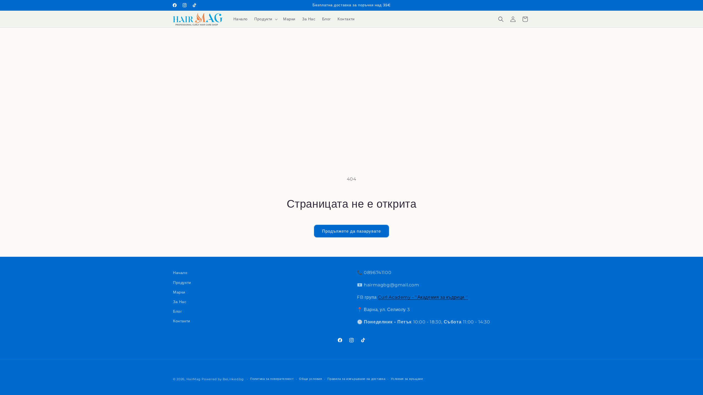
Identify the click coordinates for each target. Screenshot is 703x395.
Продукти (182, 282)
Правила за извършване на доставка (356, 379)
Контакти (181, 320)
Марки (179, 292)
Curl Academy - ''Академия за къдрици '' (423, 297)
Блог (177, 311)
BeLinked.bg (233, 379)
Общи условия (310, 379)
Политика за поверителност (272, 379)
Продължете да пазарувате (351, 231)
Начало (180, 272)
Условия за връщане (407, 379)
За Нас (179, 301)
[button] (265, 19)
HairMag (193, 379)
